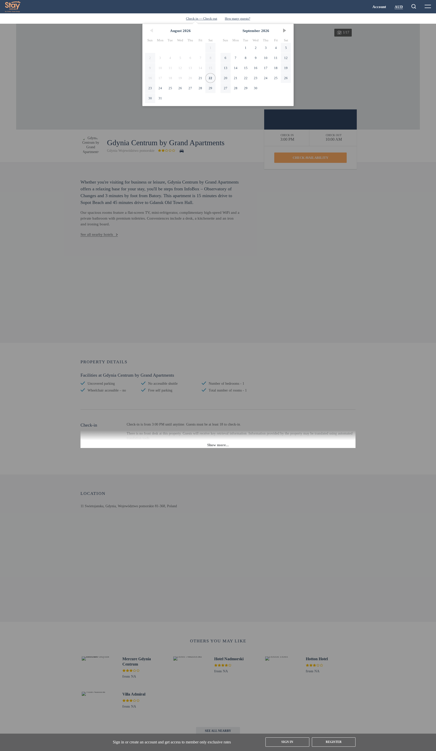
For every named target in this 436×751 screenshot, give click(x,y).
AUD (399, 7)
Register (334, 742)
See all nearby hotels (96, 234)
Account (379, 7)
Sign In (287, 742)
